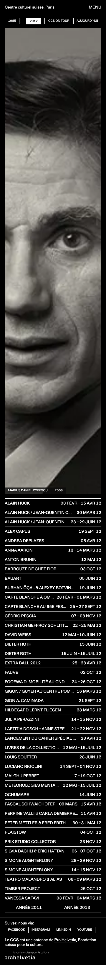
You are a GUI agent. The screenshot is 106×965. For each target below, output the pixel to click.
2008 (59, 490)
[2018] (39, 21)
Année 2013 (77, 907)
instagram (41, 929)
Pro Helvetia (65, 940)
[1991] (22, 21)
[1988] (20, 21)
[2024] (43, 21)
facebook (16, 929)
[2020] (41, 21)
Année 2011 (29, 907)
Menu (95, 7)
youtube (84, 929)
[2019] (40, 21)
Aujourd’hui (87, 21)
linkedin (63, 929)
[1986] (19, 21)
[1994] (24, 21)
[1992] (23, 21)
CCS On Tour (58, 21)
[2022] (42, 21)
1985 (12, 21)
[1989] (21, 21)
